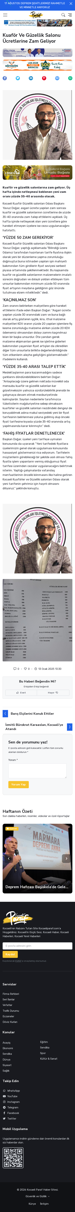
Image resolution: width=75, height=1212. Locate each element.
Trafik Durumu (11, 1010)
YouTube (12, 1096)
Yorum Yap (18, 784)
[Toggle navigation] (5, 15)
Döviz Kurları (10, 1022)
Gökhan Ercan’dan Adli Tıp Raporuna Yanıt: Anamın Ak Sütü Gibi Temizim (37, 887)
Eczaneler (8, 1016)
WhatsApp (13, 1090)
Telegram (12, 1107)
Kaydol (10, 954)
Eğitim (44, 1042)
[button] (63, 14)
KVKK (18, 961)
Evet (23, 692)
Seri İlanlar (9, 999)
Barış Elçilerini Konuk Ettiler (32, 713)
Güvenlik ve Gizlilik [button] (36, 1196)
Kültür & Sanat (48, 1058)
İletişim (44, 1203)
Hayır (51, 692)
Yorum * (13, 760)
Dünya (6, 1059)
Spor (43, 1053)
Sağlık (6, 1070)
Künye (32, 1203)
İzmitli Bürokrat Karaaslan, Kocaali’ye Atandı (34, 727)
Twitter (11, 1118)
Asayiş (6, 1042)
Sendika (7, 1053)
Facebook (13, 1113)
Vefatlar (7, 1005)
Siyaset (7, 1065)
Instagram (13, 1101)
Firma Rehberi (11, 993)
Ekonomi (8, 1048)
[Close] (71, 3)
